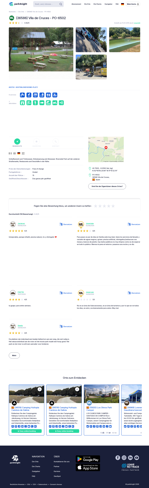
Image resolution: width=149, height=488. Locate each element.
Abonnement (76, 4)
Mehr (14, 355)
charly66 (137, 23)
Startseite (12, 12)
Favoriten (36, 146)
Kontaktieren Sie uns (61, 462)
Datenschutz (42, 484)
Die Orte (87, 4)
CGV (34, 484)
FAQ (117, 4)
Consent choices (56, 484)
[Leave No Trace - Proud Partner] (130, 467)
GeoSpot (57, 476)
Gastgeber (108, 4)
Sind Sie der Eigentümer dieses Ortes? (107, 186)
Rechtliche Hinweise (17, 484)
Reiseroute (17, 146)
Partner (56, 466)
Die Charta (97, 4)
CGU (28, 484)
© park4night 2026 (132, 484)
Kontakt (55, 146)
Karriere (57, 471)
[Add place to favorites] (40, 389)
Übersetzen (67, 224)
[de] (122, 4)
